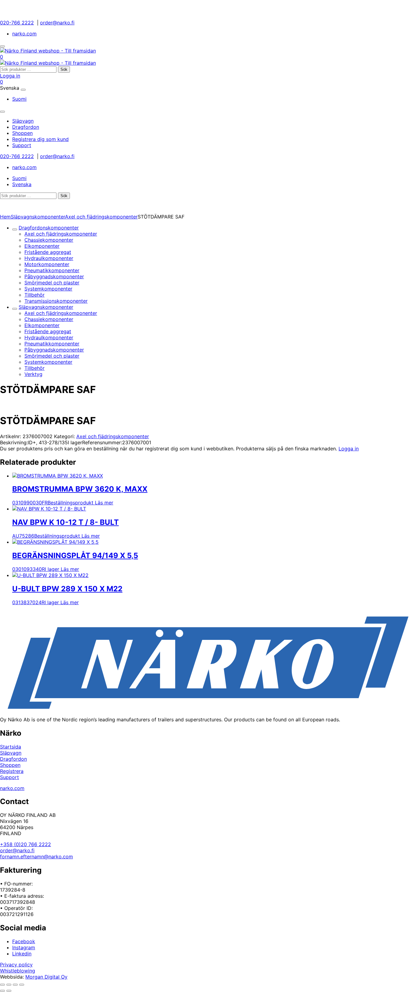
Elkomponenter (42, 246)
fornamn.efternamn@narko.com (36, 856)
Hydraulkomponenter (48, 258)
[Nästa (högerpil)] (8, 991)
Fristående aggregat (47, 252)
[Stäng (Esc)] (21, 985)
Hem (5, 217)
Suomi (19, 99)
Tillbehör (34, 295)
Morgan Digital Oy (46, 977)
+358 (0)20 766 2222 (25, 844)
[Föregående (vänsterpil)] (2, 991)
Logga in (10, 76)
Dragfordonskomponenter (49, 228)
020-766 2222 (17, 23)
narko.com (24, 34)
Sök (63, 69)
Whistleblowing (17, 971)
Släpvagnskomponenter (38, 217)
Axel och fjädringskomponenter (101, 217)
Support (9, 777)
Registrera (12, 771)
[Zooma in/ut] (2, 985)
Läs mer (104, 503)
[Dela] (15, 985)
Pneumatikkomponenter (51, 270)
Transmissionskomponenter (56, 301)
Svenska (21, 184)
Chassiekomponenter (48, 240)
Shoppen (10, 765)
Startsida (10, 747)
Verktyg (33, 374)
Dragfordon (13, 759)
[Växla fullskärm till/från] (8, 985)
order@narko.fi (57, 23)
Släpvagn (10, 753)
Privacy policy (16, 964)
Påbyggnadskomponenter (54, 276)
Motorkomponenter (46, 264)
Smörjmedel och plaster (51, 283)
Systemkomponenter (48, 289)
